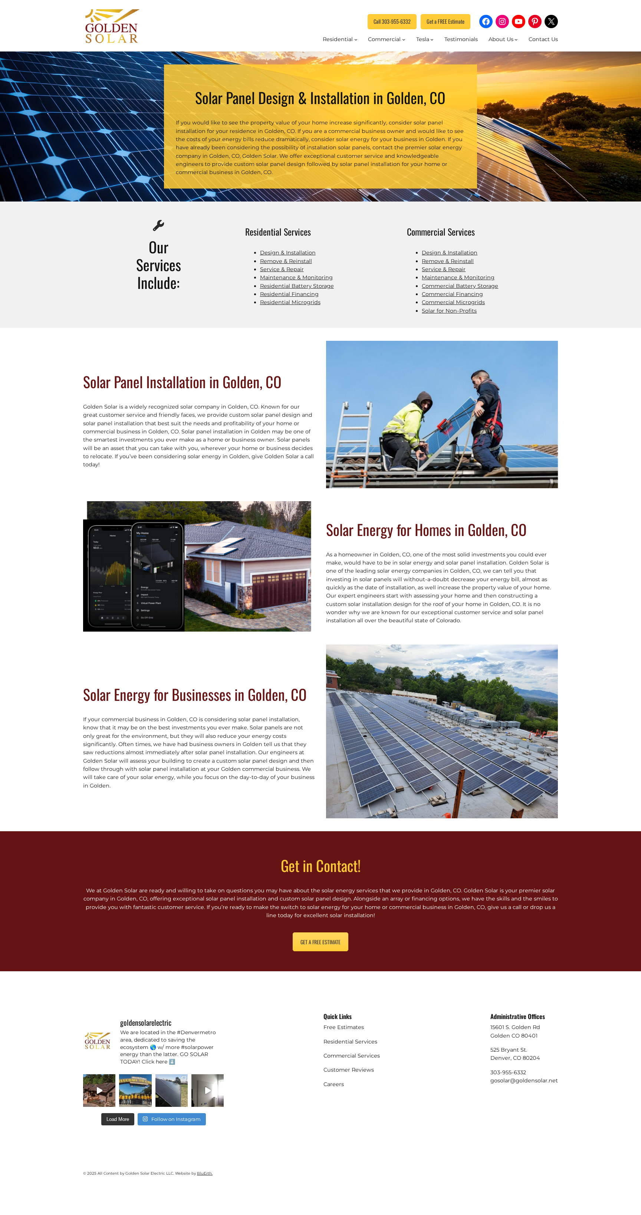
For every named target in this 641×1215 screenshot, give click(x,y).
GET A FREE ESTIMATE (320, 942)
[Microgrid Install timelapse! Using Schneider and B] (207, 1090)
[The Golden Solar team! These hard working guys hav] (135, 1090)
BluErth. (205, 1173)
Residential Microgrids (290, 302)
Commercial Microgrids (453, 302)
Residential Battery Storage (297, 286)
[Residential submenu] (356, 39)
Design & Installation (288, 252)
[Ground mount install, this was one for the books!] (171, 1090)
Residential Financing (289, 294)
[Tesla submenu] (432, 39)
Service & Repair (282, 269)
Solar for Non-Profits (449, 310)
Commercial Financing (452, 294)
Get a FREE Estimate (445, 21)
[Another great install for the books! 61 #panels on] (99, 1090)
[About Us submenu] (516, 39)
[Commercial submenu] (403, 39)
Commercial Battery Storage (460, 286)
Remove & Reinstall (286, 261)
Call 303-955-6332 (392, 21)
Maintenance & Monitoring (296, 277)
